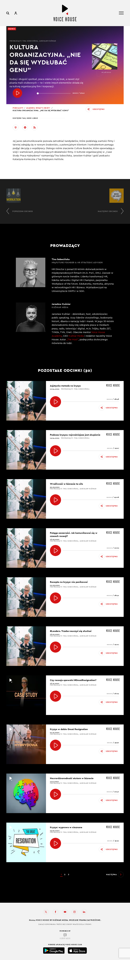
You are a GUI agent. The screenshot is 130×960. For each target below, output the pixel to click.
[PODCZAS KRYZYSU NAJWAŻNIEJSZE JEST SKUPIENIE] (55, 450)
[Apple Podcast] (15, 127)
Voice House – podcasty (65, 13)
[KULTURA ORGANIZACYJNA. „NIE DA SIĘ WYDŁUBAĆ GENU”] (17, 93)
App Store (77, 950)
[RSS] (34, 127)
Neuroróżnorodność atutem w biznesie (72, 778)
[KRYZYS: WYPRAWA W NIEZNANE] (55, 843)
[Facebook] (55, 912)
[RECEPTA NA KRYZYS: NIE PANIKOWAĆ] (55, 598)
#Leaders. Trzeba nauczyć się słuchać (70, 631)
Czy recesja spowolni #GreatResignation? (73, 680)
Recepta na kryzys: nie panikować (69, 581)
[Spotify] (25, 127)
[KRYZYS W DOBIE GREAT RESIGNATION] (55, 745)
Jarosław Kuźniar (47, 41)
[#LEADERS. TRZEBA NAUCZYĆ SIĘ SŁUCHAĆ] (55, 647)
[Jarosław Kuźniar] (65, 325)
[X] (46, 912)
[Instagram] (74, 912)
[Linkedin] (84, 912)
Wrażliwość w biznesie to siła (66, 483)
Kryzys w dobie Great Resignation (69, 729)
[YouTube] (65, 912)
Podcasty (18, 108)
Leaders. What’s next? (38, 108)
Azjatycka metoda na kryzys (65, 385)
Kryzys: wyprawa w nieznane (66, 827)
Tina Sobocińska (30, 41)
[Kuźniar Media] (65, 936)
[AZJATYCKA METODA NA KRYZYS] (55, 401)
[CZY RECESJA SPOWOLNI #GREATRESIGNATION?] (55, 696)
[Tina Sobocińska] (65, 275)
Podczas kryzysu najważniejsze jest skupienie (75, 434)
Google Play (54, 950)
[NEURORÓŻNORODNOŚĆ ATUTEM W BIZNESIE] (55, 794)
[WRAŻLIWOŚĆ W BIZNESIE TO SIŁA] (55, 499)
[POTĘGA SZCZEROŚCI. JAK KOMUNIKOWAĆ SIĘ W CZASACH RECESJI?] (55, 550)
